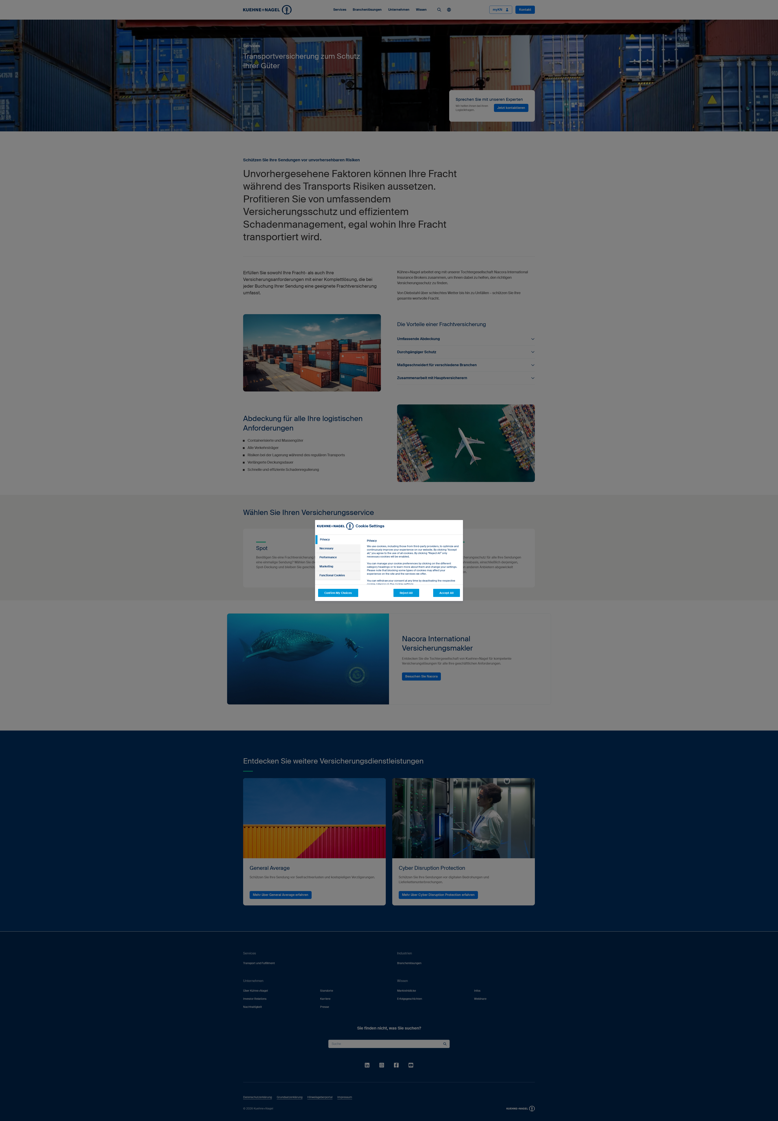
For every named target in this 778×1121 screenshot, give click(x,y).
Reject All (406, 593)
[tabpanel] (413, 571)
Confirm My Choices (338, 593)
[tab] (337, 539)
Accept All (446, 593)
